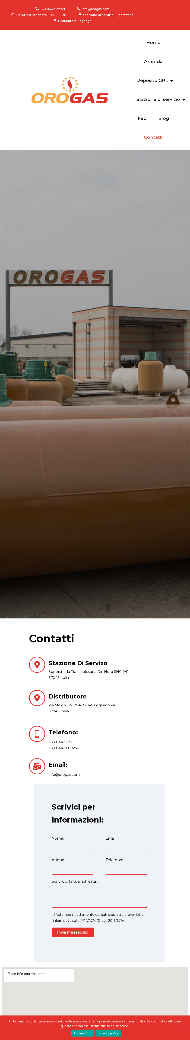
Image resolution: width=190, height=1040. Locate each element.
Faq (142, 118)
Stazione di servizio (158, 99)
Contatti (153, 137)
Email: (58, 764)
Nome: (58, 838)
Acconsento (83, 1033)
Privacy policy (108, 1033)
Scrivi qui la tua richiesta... (75, 881)
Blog (163, 118)
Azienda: (59, 860)
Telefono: (114, 860)
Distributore (68, 696)
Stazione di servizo (78, 663)
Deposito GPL (152, 80)
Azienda (153, 61)
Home (153, 42)
